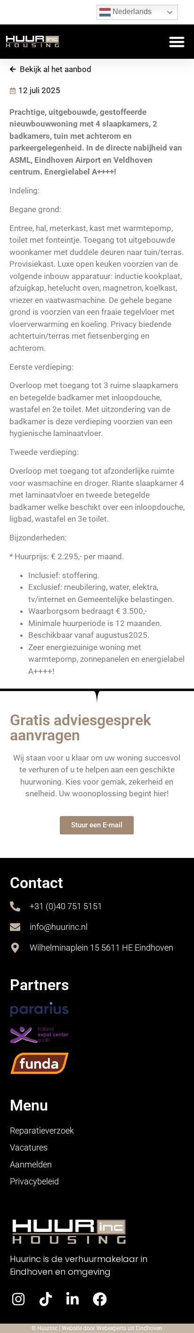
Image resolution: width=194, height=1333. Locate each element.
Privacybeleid (34, 1181)
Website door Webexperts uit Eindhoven (112, 1328)
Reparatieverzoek (42, 1130)
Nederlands (131, 12)
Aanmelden (31, 1164)
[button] (177, 41)
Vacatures (29, 1147)
